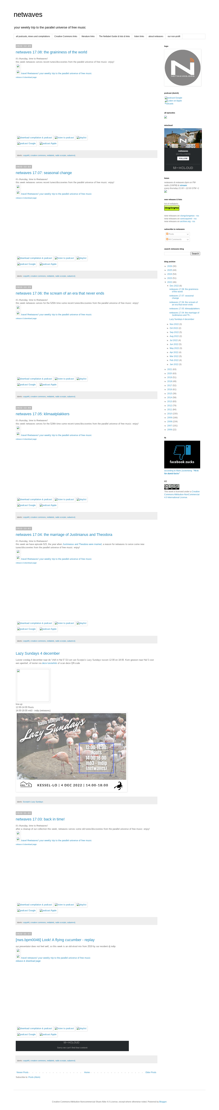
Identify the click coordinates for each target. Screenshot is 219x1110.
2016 (170, 389)
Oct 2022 (174, 328)
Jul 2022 (174, 340)
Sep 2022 (174, 332)
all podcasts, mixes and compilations (33, 36)
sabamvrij (71, 155)
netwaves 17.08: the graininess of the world (51, 52)
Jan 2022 (174, 364)
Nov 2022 (174, 324)
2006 (170, 429)
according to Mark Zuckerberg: (181, 472)
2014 (170, 397)
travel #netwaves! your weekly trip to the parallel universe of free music (54, 75)
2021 (170, 369)
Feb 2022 (174, 360)
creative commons (38, 155)
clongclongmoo (187, 216)
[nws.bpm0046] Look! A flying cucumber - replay (55, 940)
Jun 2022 (174, 344)
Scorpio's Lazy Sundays (33, 802)
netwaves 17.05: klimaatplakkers (42, 414)
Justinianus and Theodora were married (82, 544)
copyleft (26, 155)
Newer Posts (22, 1072)
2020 (170, 373)
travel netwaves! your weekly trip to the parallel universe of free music (53, 959)
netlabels (50, 155)
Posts (171, 234)
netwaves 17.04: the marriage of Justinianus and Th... (184, 314)
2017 (170, 385)
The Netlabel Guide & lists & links (114, 36)
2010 (170, 413)
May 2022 (174, 348)
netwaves (28, 14)
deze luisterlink (49, 663)
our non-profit (174, 36)
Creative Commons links (65, 36)
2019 (170, 377)
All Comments (175, 239)
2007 (170, 425)
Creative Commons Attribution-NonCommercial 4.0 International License (182, 494)
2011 (170, 409)
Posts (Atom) (34, 1077)
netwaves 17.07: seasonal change (44, 173)
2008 (170, 421)
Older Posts (150, 1072)
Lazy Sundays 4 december (38, 653)
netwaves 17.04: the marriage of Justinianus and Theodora (64, 534)
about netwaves (156, 36)
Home (87, 1072)
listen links (139, 36)
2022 (170, 282)
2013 (170, 401)
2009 (170, 417)
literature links (88, 36)
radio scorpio (60, 155)
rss (197, 216)
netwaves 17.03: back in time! (40, 819)
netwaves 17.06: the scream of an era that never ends (60, 293)
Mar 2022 (174, 356)
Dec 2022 (174, 286)
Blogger (162, 1102)
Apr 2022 (174, 352)
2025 (170, 270)
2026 (170, 266)
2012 (170, 405)
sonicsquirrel (186, 218)
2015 (170, 393)
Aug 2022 (174, 336)
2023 (170, 278)
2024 (170, 274)
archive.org (185, 221)
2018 (170, 381)
